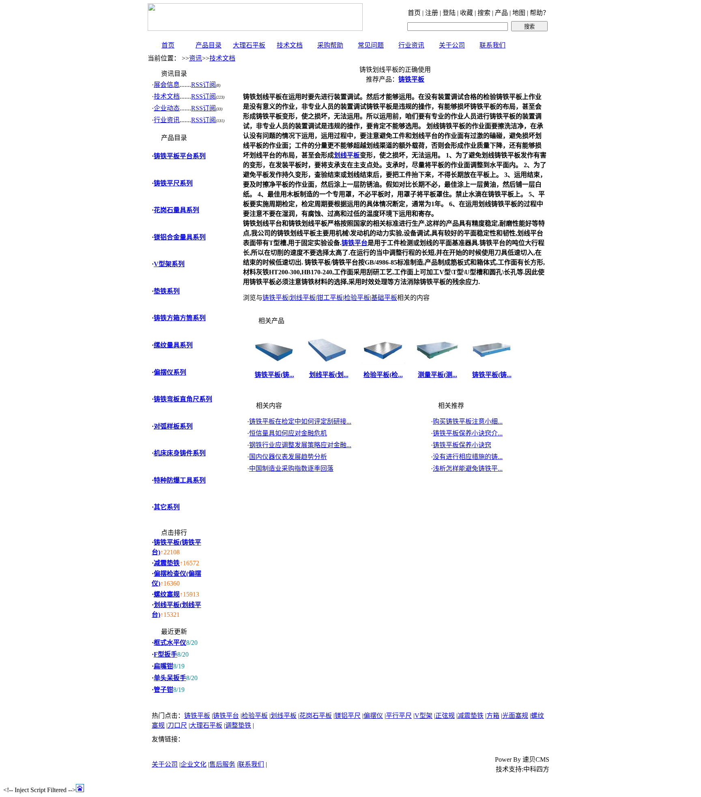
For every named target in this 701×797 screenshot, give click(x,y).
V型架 (423, 715)
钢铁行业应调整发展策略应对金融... (300, 445)
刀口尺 (177, 725)
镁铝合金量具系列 (180, 237)
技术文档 (290, 45)
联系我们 (492, 45)
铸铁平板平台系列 (180, 156)
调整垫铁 (238, 725)
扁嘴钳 (163, 666)
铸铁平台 (355, 242)
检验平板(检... (383, 374)
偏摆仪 (373, 715)
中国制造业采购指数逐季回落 (291, 468)
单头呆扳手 (170, 677)
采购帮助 (330, 45)
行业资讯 (411, 45)
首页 (167, 45)
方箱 (492, 715)
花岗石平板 (315, 715)
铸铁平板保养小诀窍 (462, 445)
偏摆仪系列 (170, 372)
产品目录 (208, 45)
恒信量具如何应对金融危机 (288, 433)
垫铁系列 (167, 291)
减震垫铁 (167, 563)
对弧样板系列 (173, 426)
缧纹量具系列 (173, 345)
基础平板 (384, 297)
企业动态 (167, 108)
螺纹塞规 (167, 594)
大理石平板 (249, 45)
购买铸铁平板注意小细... (468, 421)
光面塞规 (515, 715)
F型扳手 (165, 654)
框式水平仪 (170, 642)
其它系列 (167, 507)
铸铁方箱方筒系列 (180, 317)
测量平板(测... (437, 374)
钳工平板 (330, 297)
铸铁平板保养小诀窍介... (468, 433)
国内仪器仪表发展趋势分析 (288, 456)
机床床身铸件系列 (180, 453)
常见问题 (371, 45)
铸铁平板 (275, 297)
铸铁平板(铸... (274, 374)
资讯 (195, 58)
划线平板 (347, 155)
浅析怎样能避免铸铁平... (468, 468)
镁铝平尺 (348, 715)
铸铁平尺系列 (173, 183)
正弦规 (445, 715)
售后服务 (222, 764)
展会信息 (167, 84)
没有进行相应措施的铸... (468, 456)
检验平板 (357, 297)
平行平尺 (399, 715)
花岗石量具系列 (176, 210)
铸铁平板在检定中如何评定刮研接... (300, 421)
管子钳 (163, 689)
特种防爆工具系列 (180, 480)
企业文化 (193, 764)
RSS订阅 (203, 84)
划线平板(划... (328, 374)
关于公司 (452, 45)
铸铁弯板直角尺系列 (183, 399)
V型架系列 (169, 264)
